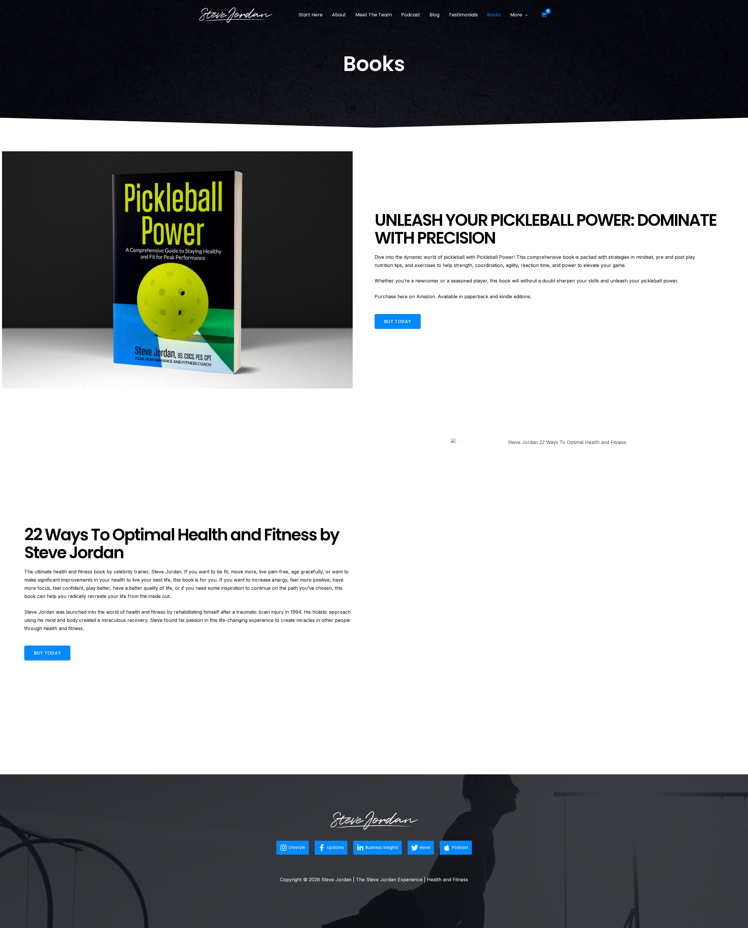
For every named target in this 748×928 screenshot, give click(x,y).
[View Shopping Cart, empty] (544, 15)
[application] (525, 14)
